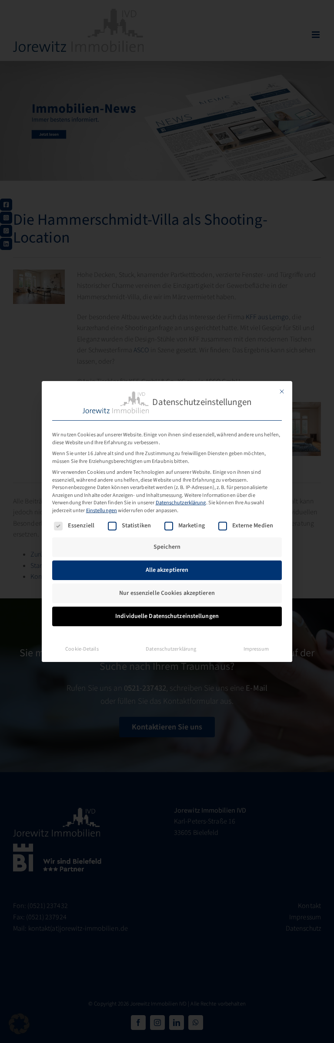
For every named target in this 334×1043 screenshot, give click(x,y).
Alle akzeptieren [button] (167, 570)
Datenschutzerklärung (181, 502)
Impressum (256, 649)
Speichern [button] (167, 547)
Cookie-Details (81, 649)
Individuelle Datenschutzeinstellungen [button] (167, 616)
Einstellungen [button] (101, 510)
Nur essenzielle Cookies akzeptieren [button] (167, 593)
